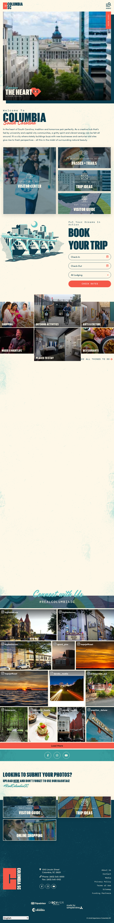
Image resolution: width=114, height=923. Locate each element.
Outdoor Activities (47, 324)
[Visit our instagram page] (57, 755)
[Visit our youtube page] (66, 755)
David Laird (12, 502)
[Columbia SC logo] (13, 5)
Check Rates (108, 20)
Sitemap (107, 889)
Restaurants (91, 350)
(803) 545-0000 (56, 876)
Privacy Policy (102, 881)
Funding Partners (101, 893)
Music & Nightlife (12, 350)
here (16, 781)
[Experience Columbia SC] (12, 878)
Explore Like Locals (57, 577)
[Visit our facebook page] (47, 755)
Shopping (7, 324)
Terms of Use (104, 885)
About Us (106, 870)
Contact (107, 873)
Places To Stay (45, 358)
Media (108, 877)
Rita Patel (11, 565)
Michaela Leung (15, 439)
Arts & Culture (92, 324)
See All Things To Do (95, 359)
